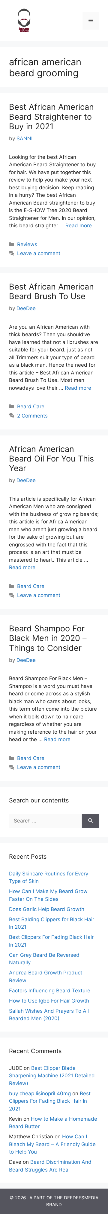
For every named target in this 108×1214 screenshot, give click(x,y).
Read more (78, 226)
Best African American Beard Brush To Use (51, 291)
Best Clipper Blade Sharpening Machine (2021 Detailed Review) (52, 1075)
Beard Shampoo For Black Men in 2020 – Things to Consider (48, 638)
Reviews (27, 244)
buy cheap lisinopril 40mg (40, 1093)
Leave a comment (38, 253)
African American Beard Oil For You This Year (51, 458)
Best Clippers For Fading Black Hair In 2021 (50, 1101)
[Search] (90, 821)
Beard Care (30, 406)
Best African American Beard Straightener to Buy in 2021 (51, 116)
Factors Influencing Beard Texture (49, 991)
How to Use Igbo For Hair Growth (49, 1001)
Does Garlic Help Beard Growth (46, 909)
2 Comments (32, 416)
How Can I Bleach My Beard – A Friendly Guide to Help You (52, 1144)
